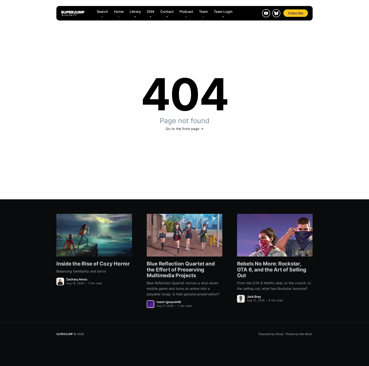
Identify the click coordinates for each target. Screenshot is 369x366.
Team (203, 11)
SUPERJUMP (64, 334)
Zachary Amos (76, 279)
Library (135, 11)
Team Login (223, 11)
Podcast (186, 11)
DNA (150, 11)
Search (102, 11)
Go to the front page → (185, 129)
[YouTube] (266, 13)
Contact (167, 11)
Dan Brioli (305, 334)
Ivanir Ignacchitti (169, 302)
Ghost (279, 334)
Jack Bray (254, 296)
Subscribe (295, 13)
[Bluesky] (276, 13)
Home (119, 11)
